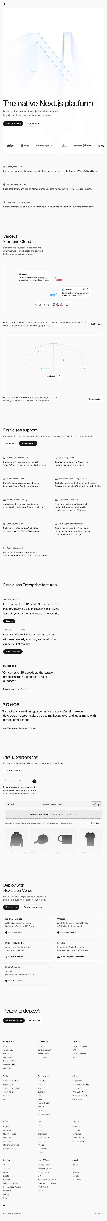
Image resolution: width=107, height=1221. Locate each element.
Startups (6, 1179)
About (5, 1165)
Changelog (42, 1134)
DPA (39, 1176)
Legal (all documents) (47, 1183)
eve (7, 1068)
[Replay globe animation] (58, 376)
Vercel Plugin (11, 1088)
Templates (76, 1134)
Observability (43, 1057)
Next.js (40, 1084)
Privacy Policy (44, 1165)
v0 (4, 1099)
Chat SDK (78, 1092)
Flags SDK (76, 1088)
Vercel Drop (10, 1081)
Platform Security (79, 1046)
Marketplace (77, 1130)
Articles (41, 1145)
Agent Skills (8, 1092)
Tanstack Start (44, 1103)
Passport (9, 1064)
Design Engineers (10, 1148)
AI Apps (6, 1126)
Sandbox (6, 1053)
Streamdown (77, 1099)
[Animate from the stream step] (34, 781)
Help (5, 1198)
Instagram (76, 1179)
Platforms (7, 1137)
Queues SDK (80, 1095)
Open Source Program (12, 1187)
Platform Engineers (11, 1145)
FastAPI (41, 1106)
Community (42, 1148)
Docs (40, 1126)
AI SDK (6, 1046)
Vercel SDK (77, 1081)
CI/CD (40, 1046)
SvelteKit (41, 1092)
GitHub (75, 1165)
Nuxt (40, 1088)
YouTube (75, 1176)
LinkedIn (75, 1172)
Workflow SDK (80, 1084)
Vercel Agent (8, 1084)
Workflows (7, 1057)
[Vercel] (4, 4)
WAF (74, 1050)
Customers (76, 1126)
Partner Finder (78, 1137)
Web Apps (7, 1130)
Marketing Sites (9, 1134)
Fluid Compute (44, 1053)
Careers (6, 1168)
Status (40, 1190)
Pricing (6, 1194)
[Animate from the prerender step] (20, 781)
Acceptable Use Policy (47, 1179)
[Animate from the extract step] (5, 781)
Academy (42, 1141)
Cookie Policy (43, 1172)
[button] (95, 823)
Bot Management (79, 1053)
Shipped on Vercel (10, 1183)
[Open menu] (102, 4)
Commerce (7, 1141)
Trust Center (43, 1187)
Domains (6, 1095)
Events (6, 1176)
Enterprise (7, 1190)
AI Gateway (8, 1050)
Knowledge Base (45, 1137)
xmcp (40, 1110)
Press (5, 1172)
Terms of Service (45, 1168)
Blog (40, 1130)
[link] (13, 123)
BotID (74, 1057)
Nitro (39, 1095)
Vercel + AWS (78, 1141)
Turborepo (42, 1099)
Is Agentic (42, 1152)
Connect (9, 1061)
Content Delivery (45, 1050)
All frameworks (44, 1114)
